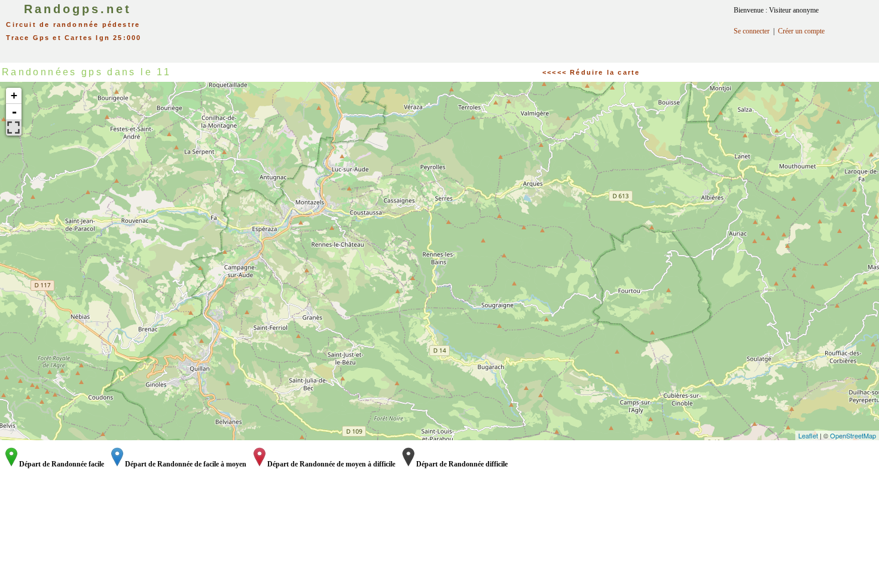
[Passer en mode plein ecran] (14, 128)
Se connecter (752, 31)
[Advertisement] (453, 27)
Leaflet (808, 435)
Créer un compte (801, 31)
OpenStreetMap (853, 435)
